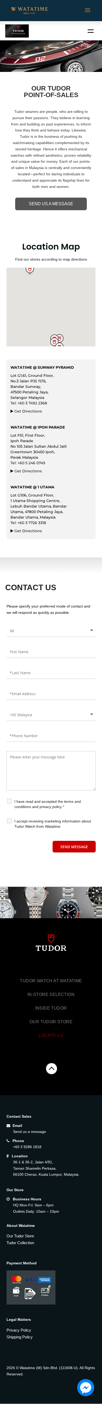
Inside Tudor (51, 1008)
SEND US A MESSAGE (51, 204)
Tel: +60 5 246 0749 (27, 463)
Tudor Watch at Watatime (51, 981)
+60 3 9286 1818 (27, 1147)
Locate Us (51, 1035)
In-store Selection (51, 994)
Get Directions (28, 411)
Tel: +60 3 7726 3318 (28, 522)
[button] (30, 269)
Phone (18, 1141)
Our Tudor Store (51, 1022)
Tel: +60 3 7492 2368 (28, 403)
